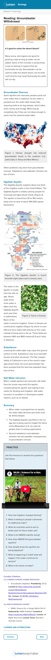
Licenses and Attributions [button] (17, 627)
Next (42, 637)
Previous (10, 637)
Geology (22, 4)
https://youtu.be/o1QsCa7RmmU (22, 615)
